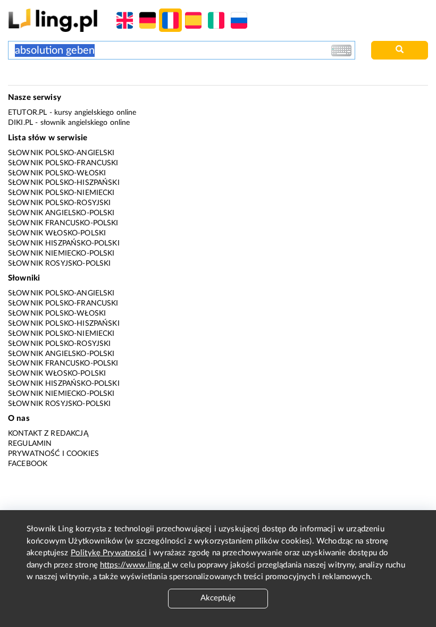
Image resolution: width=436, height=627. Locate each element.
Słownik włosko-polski (57, 233)
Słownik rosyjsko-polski (59, 263)
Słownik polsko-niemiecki (61, 193)
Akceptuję (218, 598)
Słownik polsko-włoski (57, 173)
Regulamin (30, 443)
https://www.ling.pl (136, 565)
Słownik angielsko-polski (61, 213)
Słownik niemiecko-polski (61, 253)
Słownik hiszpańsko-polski (64, 243)
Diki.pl (20, 122)
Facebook (27, 464)
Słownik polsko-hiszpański (64, 183)
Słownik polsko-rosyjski (59, 203)
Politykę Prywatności (109, 553)
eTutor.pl (27, 112)
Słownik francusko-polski (63, 223)
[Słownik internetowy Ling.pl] (53, 20)
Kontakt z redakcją (48, 433)
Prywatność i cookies (53, 453)
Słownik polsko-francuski (63, 163)
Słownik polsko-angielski (61, 153)
